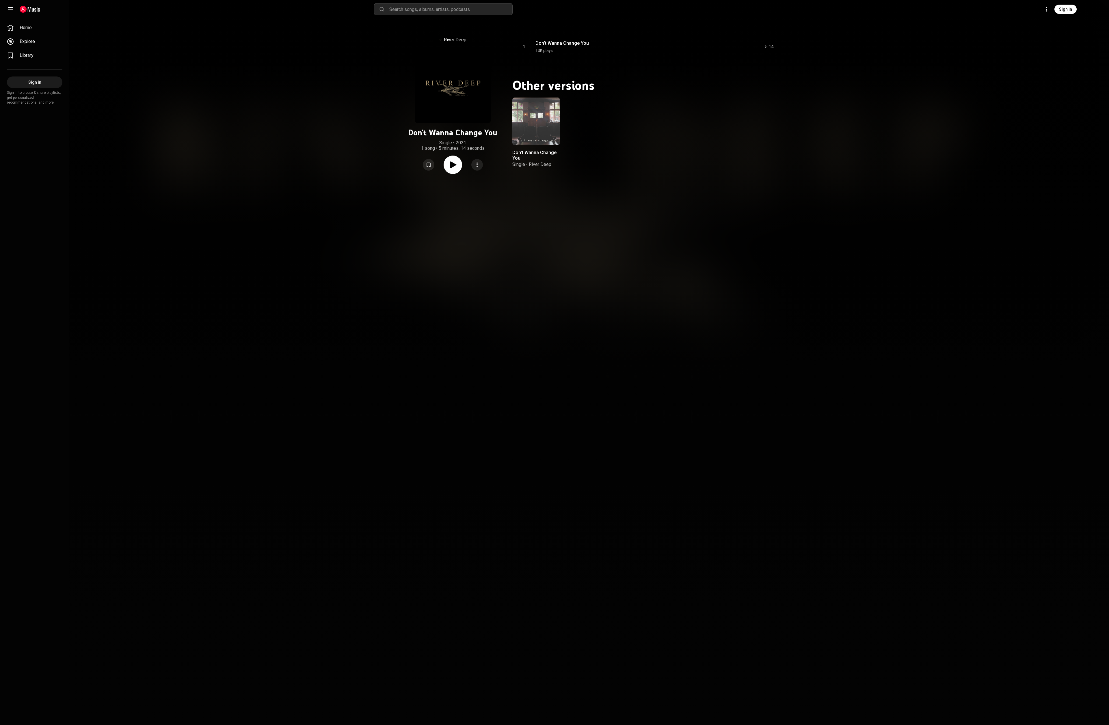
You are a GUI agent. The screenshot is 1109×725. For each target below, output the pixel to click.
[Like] (723, 47)
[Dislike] (735, 47)
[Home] (30, 9)
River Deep (455, 39)
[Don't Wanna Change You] (536, 121)
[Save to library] (428, 164)
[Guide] (10, 9)
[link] (34, 28)
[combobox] (450, 9)
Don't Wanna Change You (562, 43)
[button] (428, 165)
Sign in (1065, 9)
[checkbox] (769, 46)
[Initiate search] (381, 9)
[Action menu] (477, 165)
